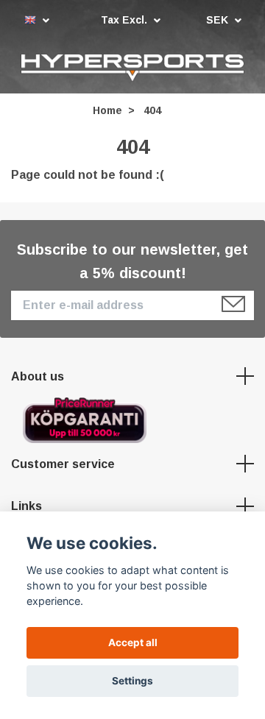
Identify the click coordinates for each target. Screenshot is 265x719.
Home (107, 112)
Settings (132, 681)
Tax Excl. (125, 20)
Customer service (63, 465)
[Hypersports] (132, 68)
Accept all (133, 642)
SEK (218, 20)
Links (26, 508)
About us (37, 378)
